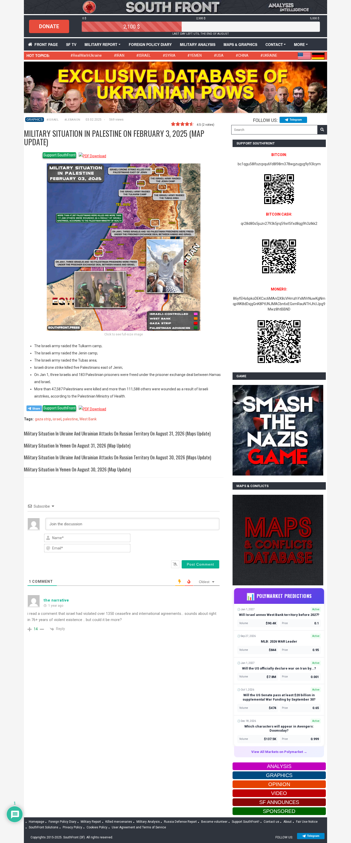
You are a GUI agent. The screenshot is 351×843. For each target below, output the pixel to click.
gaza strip (43, 419)
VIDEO (279, 793)
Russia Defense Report (180, 821)
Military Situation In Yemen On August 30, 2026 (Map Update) (77, 469)
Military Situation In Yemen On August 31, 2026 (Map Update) (77, 445)
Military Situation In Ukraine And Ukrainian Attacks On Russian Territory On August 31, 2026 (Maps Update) (117, 433)
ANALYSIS (279, 766)
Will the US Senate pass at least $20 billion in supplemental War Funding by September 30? (279, 697)
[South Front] (175, 7)
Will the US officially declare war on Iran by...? (279, 668)
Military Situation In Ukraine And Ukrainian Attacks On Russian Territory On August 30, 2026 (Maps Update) (117, 457)
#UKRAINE (268, 55)
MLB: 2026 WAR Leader (279, 641)
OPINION (279, 784)
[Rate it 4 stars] (187, 124)
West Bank (88, 419)
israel (57, 419)
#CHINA (242, 55)
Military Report (101, 44)
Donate (49, 26)
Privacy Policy (72, 827)
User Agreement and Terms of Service (139, 827)
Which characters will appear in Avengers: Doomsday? (279, 728)
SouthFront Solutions (43, 827)
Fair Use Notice (307, 821)
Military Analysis (197, 44)
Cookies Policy (97, 827)
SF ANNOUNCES (279, 802)
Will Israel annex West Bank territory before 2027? (279, 615)
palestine (70, 419)
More (299, 44)
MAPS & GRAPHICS (240, 44)
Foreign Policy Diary (62, 821)
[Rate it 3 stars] (182, 124)
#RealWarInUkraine (86, 55)
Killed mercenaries (118, 821)
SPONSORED (279, 811)
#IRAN (119, 55)
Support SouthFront (59, 155)
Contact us (271, 821)
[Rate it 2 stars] (178, 124)
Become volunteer (214, 821)
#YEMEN (194, 55)
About (287, 821)
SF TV (71, 44)
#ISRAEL (143, 55)
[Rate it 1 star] (173, 124)
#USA (219, 55)
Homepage (36, 821)
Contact (274, 44)
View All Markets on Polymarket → (279, 752)
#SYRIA (169, 55)
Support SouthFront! (245, 821)
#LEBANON (72, 119)
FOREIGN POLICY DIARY (150, 44)
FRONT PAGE (46, 44)
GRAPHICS (34, 119)
